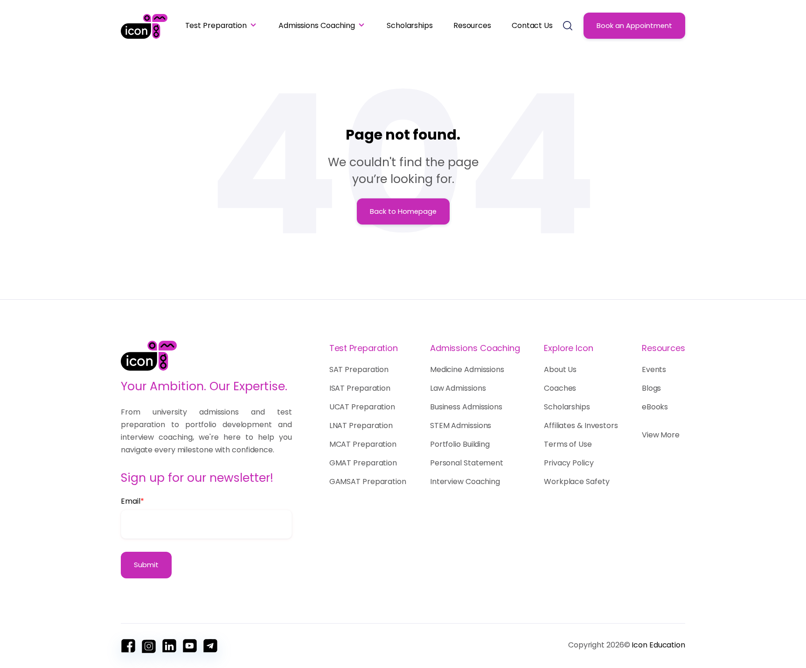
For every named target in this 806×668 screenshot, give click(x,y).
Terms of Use (568, 444)
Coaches (560, 388)
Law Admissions (458, 388)
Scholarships (410, 25)
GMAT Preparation (363, 462)
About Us (560, 369)
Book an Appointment (634, 25)
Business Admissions (466, 406)
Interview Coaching (465, 481)
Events (654, 369)
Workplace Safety (576, 481)
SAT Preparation (359, 369)
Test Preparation (216, 25)
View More (661, 434)
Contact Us (532, 25)
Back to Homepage (403, 211)
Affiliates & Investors (581, 425)
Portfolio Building (460, 444)
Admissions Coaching (316, 25)
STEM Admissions (461, 425)
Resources (472, 25)
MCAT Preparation (362, 444)
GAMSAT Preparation (367, 481)
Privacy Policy (569, 462)
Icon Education (658, 645)
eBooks (655, 406)
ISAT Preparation (359, 388)
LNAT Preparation (361, 425)
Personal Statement (466, 462)
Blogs (651, 388)
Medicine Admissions (467, 369)
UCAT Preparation (362, 406)
